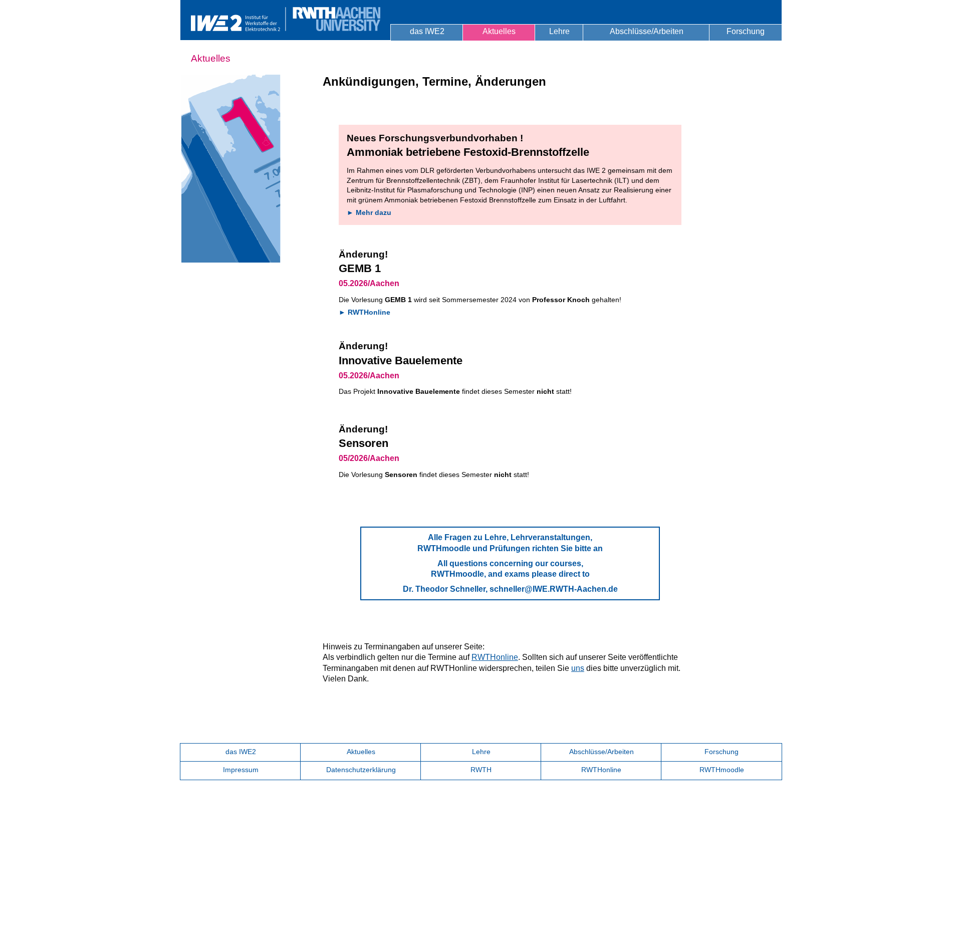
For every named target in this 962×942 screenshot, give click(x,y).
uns (577, 668)
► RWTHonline (364, 312)
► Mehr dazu (369, 212)
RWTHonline (494, 657)
